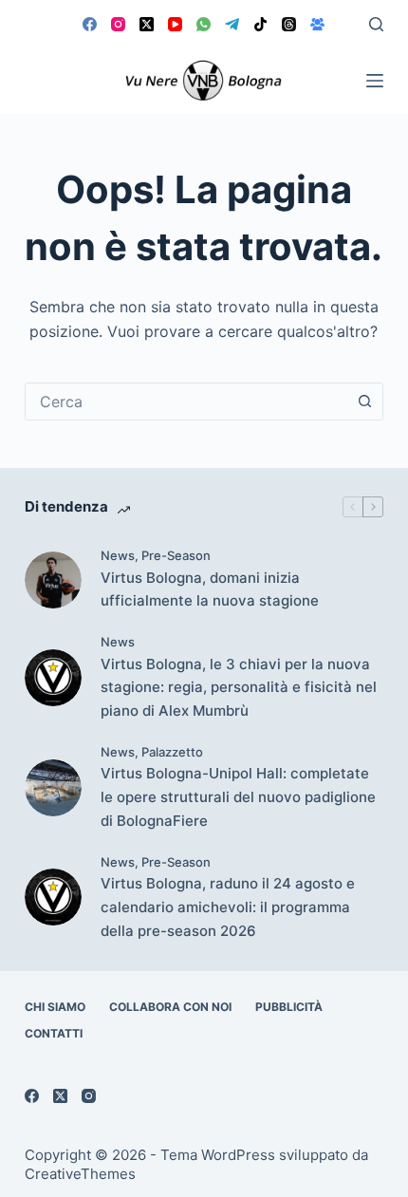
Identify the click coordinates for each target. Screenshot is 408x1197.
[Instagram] (118, 24)
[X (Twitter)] (146, 24)
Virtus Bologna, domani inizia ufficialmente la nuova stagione (210, 589)
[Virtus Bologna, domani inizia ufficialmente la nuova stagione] (53, 580)
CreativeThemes (80, 1174)
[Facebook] (90, 24)
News (118, 555)
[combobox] (186, 402)
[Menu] (374, 80)
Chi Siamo (55, 1007)
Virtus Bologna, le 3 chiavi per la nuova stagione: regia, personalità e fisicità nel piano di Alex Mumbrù (239, 687)
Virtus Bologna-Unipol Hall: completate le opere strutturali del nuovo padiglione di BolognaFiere (238, 797)
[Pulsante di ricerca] (364, 401)
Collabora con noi (170, 1007)
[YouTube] (175, 24)
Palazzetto (172, 751)
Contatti (54, 1033)
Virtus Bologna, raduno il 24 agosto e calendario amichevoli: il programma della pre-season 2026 (228, 907)
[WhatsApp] (203, 24)
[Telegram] (232, 24)
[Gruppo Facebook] (317, 24)
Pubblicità (289, 1007)
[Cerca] (376, 24)
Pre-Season (176, 555)
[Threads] (289, 24)
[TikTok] (260, 24)
